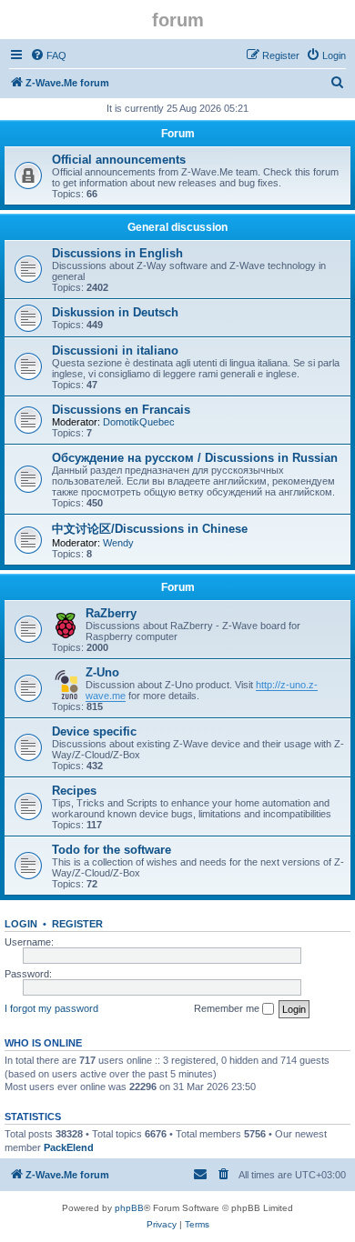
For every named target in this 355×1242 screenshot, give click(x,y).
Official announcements (119, 159)
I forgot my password (51, 1008)
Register (77, 923)
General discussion (177, 227)
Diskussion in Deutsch (115, 312)
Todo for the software (111, 849)
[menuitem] (48, 55)
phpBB (129, 1208)
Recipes (74, 790)
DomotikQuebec (139, 421)
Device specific (94, 731)
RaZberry (111, 613)
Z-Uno (102, 672)
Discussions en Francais (121, 409)
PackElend (69, 1147)
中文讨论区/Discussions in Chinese (150, 529)
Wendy (118, 542)
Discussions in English (117, 253)
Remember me (228, 1008)
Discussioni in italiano (115, 350)
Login (21, 923)
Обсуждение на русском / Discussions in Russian (195, 458)
